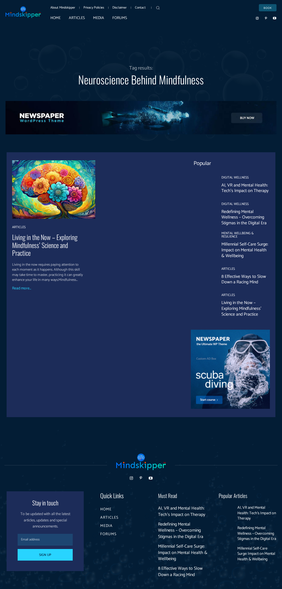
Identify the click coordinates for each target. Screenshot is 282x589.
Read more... (21, 288)
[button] (158, 8)
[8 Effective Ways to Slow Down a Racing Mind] (203, 276)
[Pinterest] (266, 18)
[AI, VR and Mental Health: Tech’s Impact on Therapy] (203, 185)
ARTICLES (19, 227)
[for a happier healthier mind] (23, 12)
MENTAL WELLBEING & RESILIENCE (237, 235)
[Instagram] (257, 18)
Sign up (45, 555)
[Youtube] (275, 18)
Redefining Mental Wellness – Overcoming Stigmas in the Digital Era (244, 217)
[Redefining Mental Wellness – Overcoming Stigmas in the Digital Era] (203, 214)
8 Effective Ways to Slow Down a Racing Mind (243, 279)
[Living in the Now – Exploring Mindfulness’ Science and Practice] (53, 189)
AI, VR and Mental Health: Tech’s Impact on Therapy (245, 188)
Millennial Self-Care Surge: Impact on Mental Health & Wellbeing (244, 250)
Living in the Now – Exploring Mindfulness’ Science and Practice (44, 245)
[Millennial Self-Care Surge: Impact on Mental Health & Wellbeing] (203, 243)
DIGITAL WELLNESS (235, 177)
